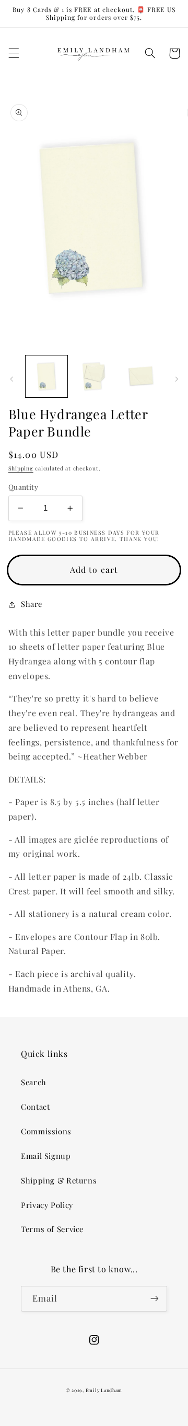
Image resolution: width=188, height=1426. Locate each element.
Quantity (23, 486)
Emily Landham (104, 1390)
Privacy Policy (47, 1205)
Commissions (46, 1131)
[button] (14, 53)
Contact (35, 1106)
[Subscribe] (155, 1299)
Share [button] (31, 604)
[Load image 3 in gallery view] (141, 376)
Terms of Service (52, 1229)
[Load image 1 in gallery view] (46, 376)
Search (33, 1082)
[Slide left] (11, 379)
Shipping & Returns (59, 1180)
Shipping (20, 468)
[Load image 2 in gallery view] (94, 376)
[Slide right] (176, 379)
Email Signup (46, 1156)
